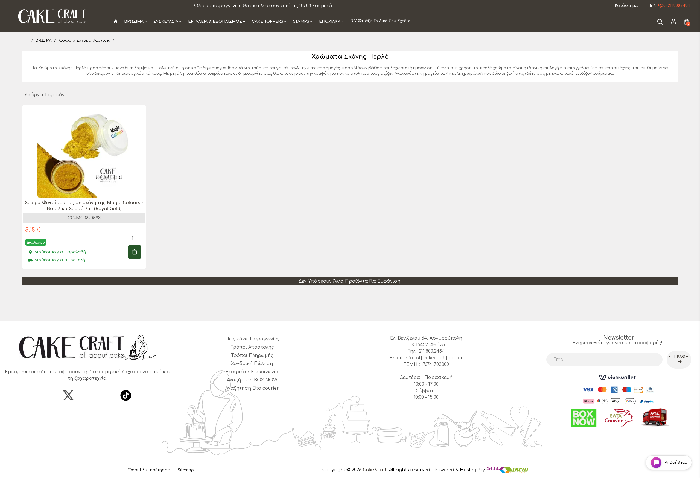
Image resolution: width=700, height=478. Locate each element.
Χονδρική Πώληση (252, 363)
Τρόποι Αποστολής (252, 347)
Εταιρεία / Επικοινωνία (252, 371)
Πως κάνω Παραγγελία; (252, 339)
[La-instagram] (87, 395)
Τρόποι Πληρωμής (252, 355)
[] (134, 252)
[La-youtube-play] (106, 395)
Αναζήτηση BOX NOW (252, 380)
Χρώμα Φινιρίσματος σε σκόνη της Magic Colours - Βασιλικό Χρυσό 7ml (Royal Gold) (84, 205)
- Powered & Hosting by (458, 469)
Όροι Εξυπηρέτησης (149, 470)
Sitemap (186, 470)
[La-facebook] (49, 395)
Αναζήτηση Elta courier (252, 388)
